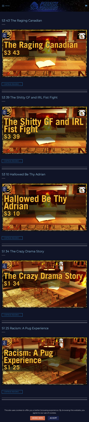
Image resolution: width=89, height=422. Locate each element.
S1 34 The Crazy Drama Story (23, 251)
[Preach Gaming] (44, 6)
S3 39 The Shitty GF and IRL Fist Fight (30, 97)
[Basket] (86, 5)
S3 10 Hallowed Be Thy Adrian (23, 174)
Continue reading (12, 84)
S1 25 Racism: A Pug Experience (25, 328)
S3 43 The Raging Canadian (22, 20)
